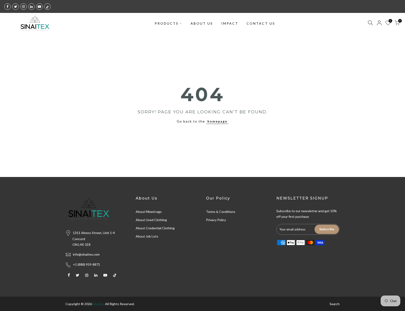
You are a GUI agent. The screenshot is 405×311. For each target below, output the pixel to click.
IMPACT (229, 23)
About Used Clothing (151, 220)
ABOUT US (202, 23)
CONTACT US (261, 23)
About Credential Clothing (155, 228)
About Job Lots (147, 236)
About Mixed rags (149, 212)
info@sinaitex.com (86, 254)
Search (335, 304)
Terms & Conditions (220, 212)
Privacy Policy (216, 220)
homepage (217, 121)
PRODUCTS (167, 23)
